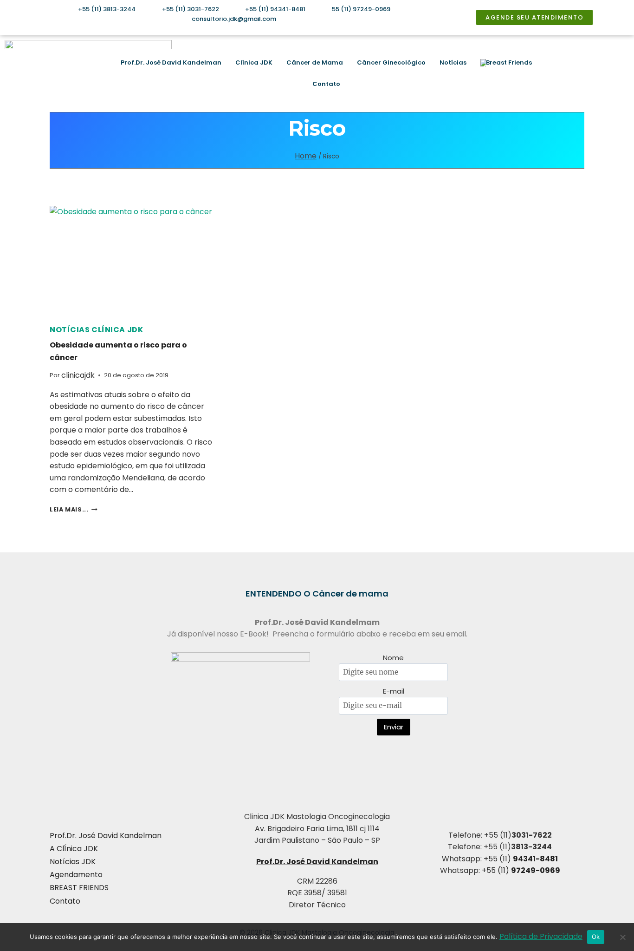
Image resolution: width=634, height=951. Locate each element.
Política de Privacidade (540, 936)
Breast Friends (509, 62)
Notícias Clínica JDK (96, 329)
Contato (326, 83)
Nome (393, 657)
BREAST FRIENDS (79, 887)
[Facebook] (576, 73)
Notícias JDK (73, 861)
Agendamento (76, 874)
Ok (596, 936)
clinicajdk (78, 375)
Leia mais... (73, 509)
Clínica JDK (253, 62)
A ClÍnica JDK (74, 848)
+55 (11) (521, 858)
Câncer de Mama (314, 62)
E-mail (393, 691)
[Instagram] (562, 73)
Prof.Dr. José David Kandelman (171, 62)
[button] (616, 73)
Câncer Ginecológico (391, 62)
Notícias (453, 62)
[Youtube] (590, 73)
